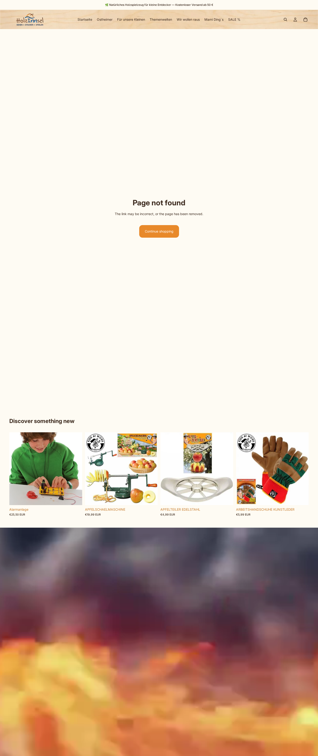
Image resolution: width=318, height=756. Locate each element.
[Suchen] (285, 19)
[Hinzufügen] (75, 498)
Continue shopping (159, 231)
